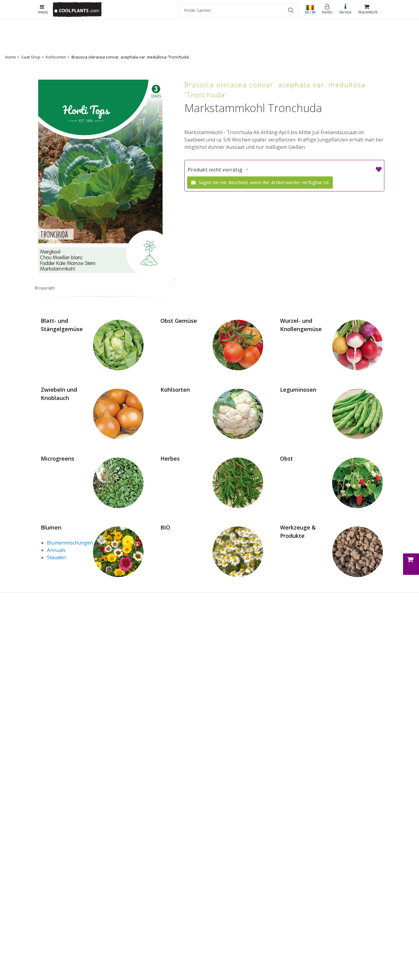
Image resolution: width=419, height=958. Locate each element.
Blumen (51, 527)
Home (10, 57)
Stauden (56, 557)
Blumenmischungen (70, 542)
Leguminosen (298, 389)
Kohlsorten (56, 57)
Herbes (170, 458)
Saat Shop (30, 57)
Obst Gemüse (178, 320)
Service (345, 12)
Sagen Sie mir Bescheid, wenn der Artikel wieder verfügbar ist (263, 182)
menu (43, 12)
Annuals (56, 550)
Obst (286, 458)
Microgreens (57, 458)
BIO (165, 527)
